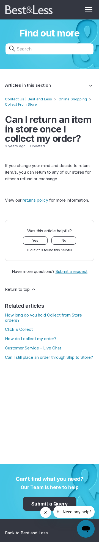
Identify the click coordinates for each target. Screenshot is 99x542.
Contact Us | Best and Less (28, 99)
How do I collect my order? (30, 338)
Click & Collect (19, 329)
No (64, 240)
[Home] (29, 10)
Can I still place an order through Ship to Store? (49, 357)
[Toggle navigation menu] (88, 9)
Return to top (18, 289)
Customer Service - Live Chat (33, 348)
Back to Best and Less (26, 532)
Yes (35, 240)
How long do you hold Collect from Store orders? (43, 317)
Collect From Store (21, 104)
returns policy (35, 200)
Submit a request (71, 271)
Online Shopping (73, 99)
